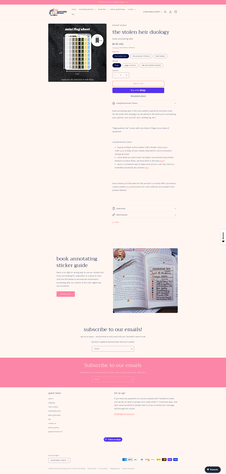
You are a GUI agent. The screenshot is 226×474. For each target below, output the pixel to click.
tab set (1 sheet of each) (151, 65)
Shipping (115, 47)
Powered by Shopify (79, 468)
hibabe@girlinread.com (124, 414)
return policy (53, 407)
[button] (87, 9)
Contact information (128, 468)
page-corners (130, 65)
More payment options (138, 96)
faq (49, 419)
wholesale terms (54, 411)
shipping (51, 403)
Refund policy (92, 468)
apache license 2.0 (55, 432)
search (50, 399)
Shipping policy (115, 468)
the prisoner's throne (141, 56)
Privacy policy (103, 468)
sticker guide (65, 294)
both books (160, 56)
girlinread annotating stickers (63, 468)
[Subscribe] (131, 349)
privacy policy (53, 428)
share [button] (117, 222)
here (122, 151)
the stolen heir (121, 56)
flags (117, 65)
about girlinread (54, 415)
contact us (52, 423)
